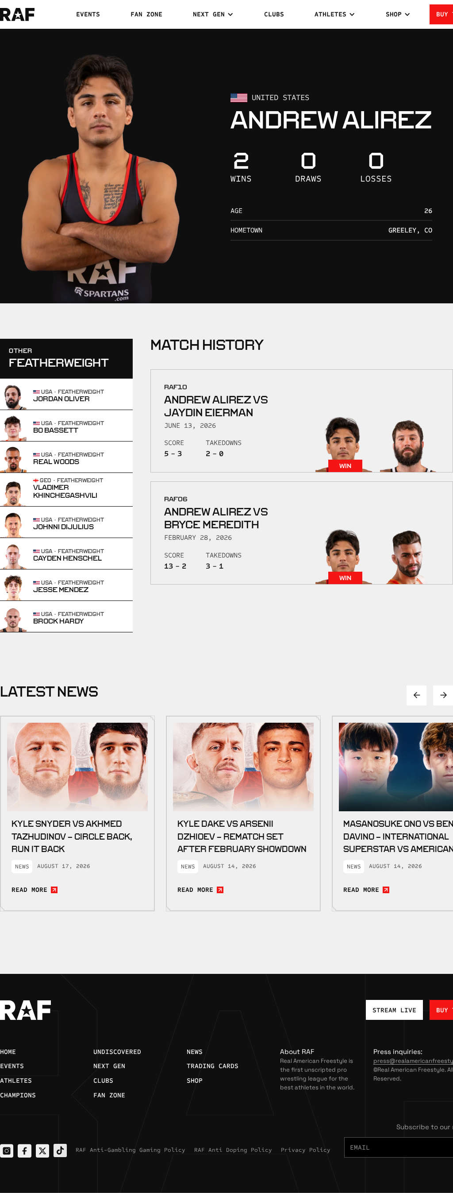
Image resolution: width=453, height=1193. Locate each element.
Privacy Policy (305, 1150)
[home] (31, 14)
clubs (274, 14)
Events (88, 14)
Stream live (394, 1010)
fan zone (146, 14)
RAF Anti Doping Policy (233, 1150)
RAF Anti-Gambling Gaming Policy (130, 1150)
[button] (213, 14)
